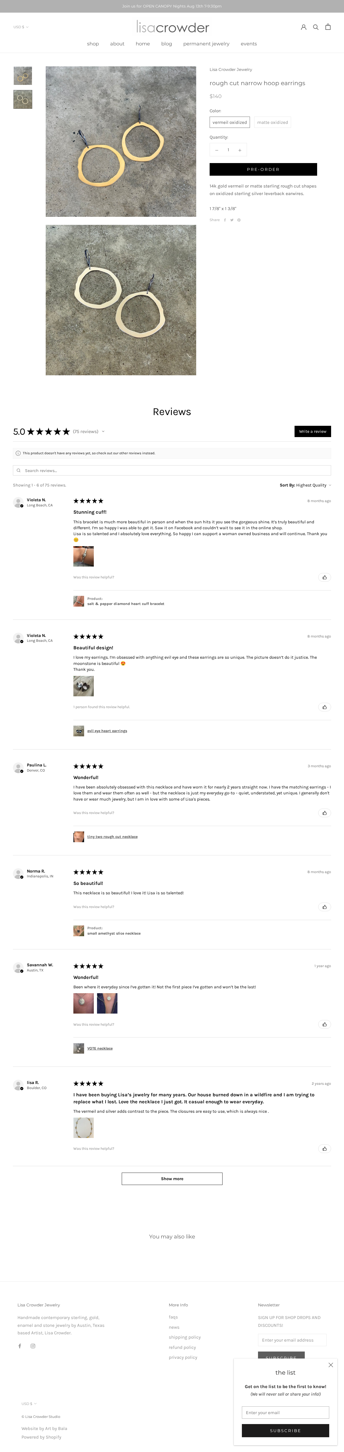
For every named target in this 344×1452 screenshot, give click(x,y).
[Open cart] (328, 27)
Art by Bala (56, 1428)
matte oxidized (272, 122)
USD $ (18, 27)
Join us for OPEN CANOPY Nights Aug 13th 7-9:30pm (172, 6)
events (249, 44)
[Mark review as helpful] (324, 577)
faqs (173, 1317)
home (143, 44)
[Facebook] (225, 220)
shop (93, 44)
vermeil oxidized (230, 122)
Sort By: (287, 485)
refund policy (182, 1347)
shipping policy (185, 1337)
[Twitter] (232, 220)
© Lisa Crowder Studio (41, 1416)
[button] (103, 431)
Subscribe (285, 1430)
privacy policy (183, 1357)
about (117, 44)
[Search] (316, 27)
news (174, 1327)
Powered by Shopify (41, 1437)
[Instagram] (33, 1345)
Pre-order (263, 169)
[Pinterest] (239, 220)
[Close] (330, 1365)
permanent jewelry (206, 44)
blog (166, 44)
